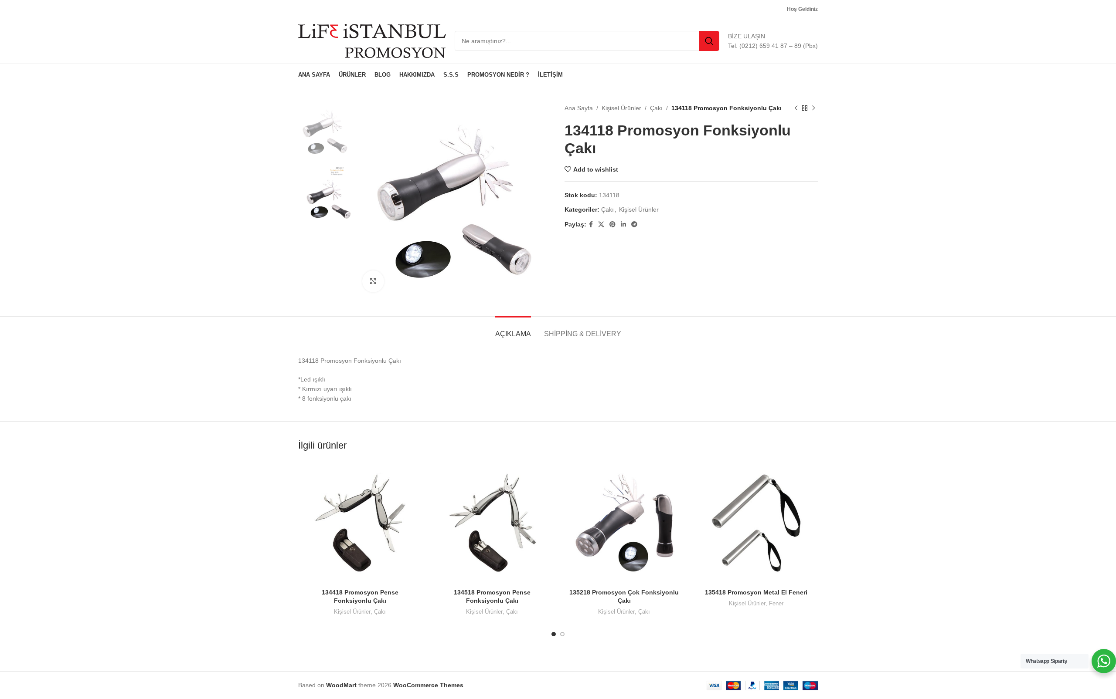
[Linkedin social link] (623, 224)
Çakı (656, 108)
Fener (776, 603)
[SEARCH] (709, 41)
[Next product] (813, 108)
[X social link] (601, 224)
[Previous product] (796, 108)
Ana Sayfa (579, 108)
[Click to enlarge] (373, 281)
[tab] (513, 329)
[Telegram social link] (634, 224)
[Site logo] (372, 40)
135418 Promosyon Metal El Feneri (756, 592)
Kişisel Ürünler (621, 108)
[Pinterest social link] (612, 224)
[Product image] (360, 522)
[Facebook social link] (590, 224)
